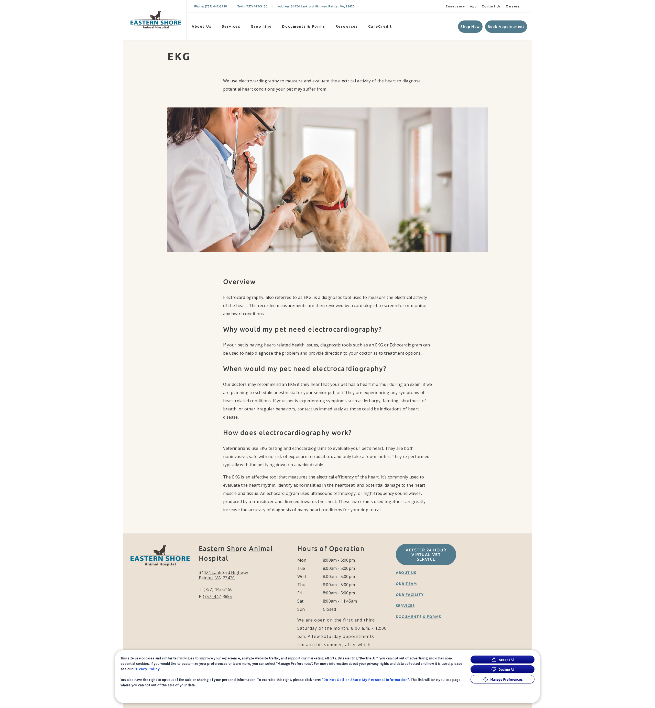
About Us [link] (406, 573)
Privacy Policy (147, 669)
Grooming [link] (261, 26)
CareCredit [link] (380, 26)
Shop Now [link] (470, 27)
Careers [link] (512, 6)
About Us (202, 26)
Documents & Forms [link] (303, 26)
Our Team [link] (406, 584)
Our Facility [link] (410, 595)
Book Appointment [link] (506, 27)
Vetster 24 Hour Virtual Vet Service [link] (426, 554)
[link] (155, 20)
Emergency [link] (455, 6)
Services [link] (231, 26)
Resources (346, 26)
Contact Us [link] (491, 6)
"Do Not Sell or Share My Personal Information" (365, 679)
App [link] (473, 6)
